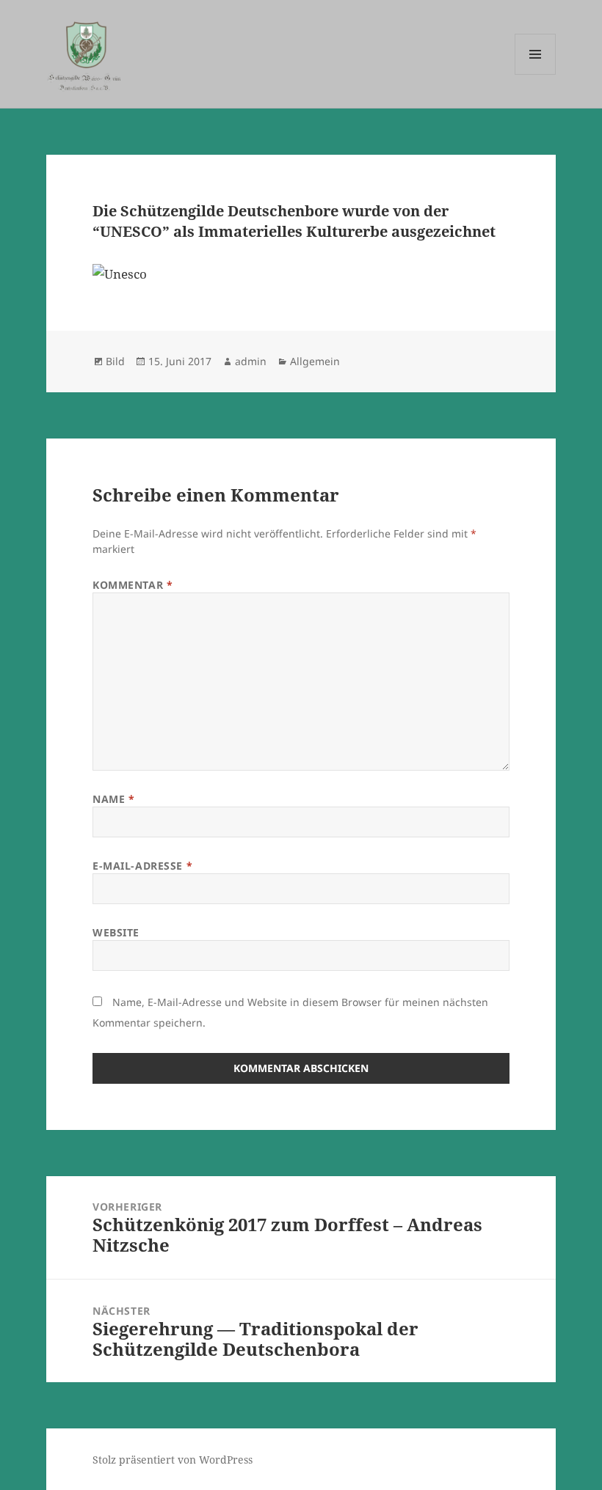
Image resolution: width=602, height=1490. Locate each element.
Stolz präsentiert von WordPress (173, 1460)
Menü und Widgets (535, 74)
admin (250, 361)
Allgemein (315, 361)
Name (113, 799)
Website (116, 932)
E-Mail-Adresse (142, 866)
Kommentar (133, 585)
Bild (115, 361)
